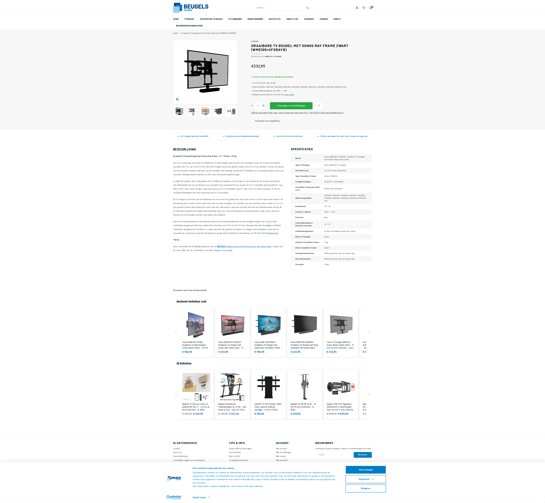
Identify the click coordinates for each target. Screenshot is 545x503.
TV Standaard (235, 19)
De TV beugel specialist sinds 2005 (194, 136)
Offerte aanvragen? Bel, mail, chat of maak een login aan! (344, 136)
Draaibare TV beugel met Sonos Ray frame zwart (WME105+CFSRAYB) (208, 33)
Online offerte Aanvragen (240, 448)
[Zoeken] (307, 8)
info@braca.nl (272, 233)
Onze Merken (235, 452)
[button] (176, 332)
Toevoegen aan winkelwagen (291, 106)
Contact (176, 448)
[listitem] (196, 332)
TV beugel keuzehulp (238, 460)
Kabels (337, 19)
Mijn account (281, 448)
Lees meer (289, 94)
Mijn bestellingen (283, 452)
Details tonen (199, 497)
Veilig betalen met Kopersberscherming (242, 136)
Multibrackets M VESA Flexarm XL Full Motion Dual (244, 246)
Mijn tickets (281, 456)
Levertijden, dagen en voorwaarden (189, 460)
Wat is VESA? (234, 456)
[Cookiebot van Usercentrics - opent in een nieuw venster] (174, 497)
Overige (324, 19)
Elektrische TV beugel (211, 19)
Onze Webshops (180, 456)
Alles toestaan (366, 470)
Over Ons (177, 452)
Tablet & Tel (292, 19)
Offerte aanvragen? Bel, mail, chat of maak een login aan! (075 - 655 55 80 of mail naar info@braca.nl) (297, 113)
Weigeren (365, 488)
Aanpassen (364, 479)
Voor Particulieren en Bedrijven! (289, 136)
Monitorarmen (255, 19)
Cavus (255, 41)
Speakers (309, 19)
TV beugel (189, 19)
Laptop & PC (275, 19)
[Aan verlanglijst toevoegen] (318, 105)
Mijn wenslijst (282, 460)
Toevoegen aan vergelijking (267, 121)
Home (176, 19)
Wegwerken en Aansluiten (189, 26)
